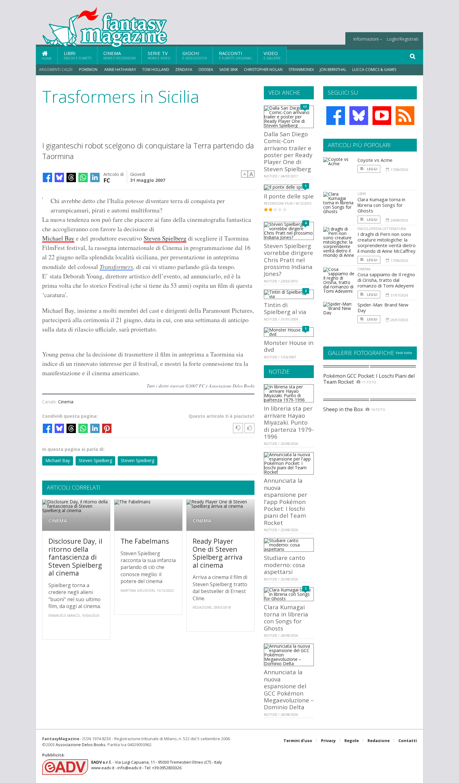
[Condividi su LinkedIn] (95, 177)
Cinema (119, 55)
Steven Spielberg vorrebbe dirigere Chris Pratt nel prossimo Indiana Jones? (288, 260)
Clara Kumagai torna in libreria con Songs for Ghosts (286, 617)
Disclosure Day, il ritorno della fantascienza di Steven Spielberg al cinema (75, 556)
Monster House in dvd (288, 346)
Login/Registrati (402, 39)
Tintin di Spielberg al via (285, 308)
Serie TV (159, 55)
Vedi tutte (404, 352)
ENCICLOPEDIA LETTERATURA (382, 228)
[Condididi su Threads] (71, 177)
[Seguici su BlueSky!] (358, 115)
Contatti (407, 740)
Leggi (372, 169)
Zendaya (183, 69)
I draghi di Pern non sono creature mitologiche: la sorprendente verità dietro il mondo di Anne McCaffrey (387, 242)
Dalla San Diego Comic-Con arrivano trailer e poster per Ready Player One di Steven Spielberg (288, 151)
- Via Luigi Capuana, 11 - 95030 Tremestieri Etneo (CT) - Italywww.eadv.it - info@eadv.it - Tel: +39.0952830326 (156, 765)
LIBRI (362, 193)
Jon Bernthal (333, 69)
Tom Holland (155, 69)
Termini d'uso (298, 740)
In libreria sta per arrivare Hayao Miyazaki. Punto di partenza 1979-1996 (289, 422)
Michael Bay (58, 238)
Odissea (205, 69)
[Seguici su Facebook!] (335, 115)
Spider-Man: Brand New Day (383, 307)
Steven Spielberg (165, 238)
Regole (351, 740)
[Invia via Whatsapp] (83, 177)
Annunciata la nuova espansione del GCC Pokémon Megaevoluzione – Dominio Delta (289, 689)
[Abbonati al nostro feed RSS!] (405, 115)
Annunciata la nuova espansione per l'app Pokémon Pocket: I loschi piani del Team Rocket (285, 501)
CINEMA (57, 520)
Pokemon (88, 69)
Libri (77, 55)
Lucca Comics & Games (374, 69)
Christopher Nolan (263, 69)
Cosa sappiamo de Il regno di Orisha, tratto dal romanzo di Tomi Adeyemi (386, 280)
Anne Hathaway (120, 69)
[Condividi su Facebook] (47, 177)
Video (272, 55)
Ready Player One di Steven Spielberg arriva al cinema (218, 553)
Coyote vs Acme (375, 160)
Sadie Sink (228, 69)
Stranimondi (301, 69)
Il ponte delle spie (289, 196)
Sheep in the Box (343, 409)
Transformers (116, 266)
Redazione (379, 740)
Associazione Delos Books (81, 744)
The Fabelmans (145, 541)
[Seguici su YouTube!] (381, 115)
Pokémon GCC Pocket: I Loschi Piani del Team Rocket (369, 378)
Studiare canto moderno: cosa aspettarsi (284, 565)
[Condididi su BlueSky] (59, 177)
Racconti (235, 55)
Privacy (328, 740)
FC (106, 180)
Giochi (194, 55)
